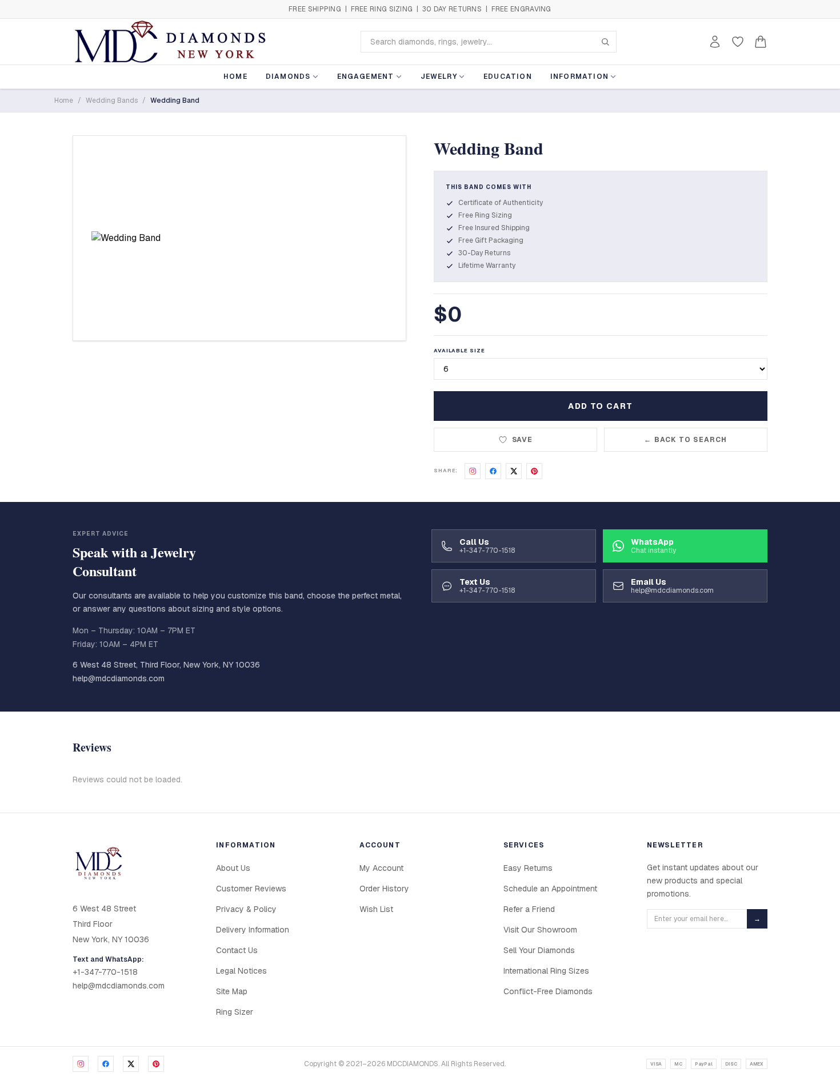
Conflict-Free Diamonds (548, 991)
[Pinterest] (156, 1064)
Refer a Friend (529, 909)
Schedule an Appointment (550, 888)
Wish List (376, 909)
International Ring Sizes (546, 971)
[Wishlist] (738, 42)
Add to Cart (600, 406)
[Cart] (760, 42)
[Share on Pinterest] (534, 471)
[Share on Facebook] (493, 471)
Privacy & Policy (246, 909)
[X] (131, 1064)
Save (522, 439)
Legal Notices (241, 971)
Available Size (459, 350)
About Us (233, 868)
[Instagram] (81, 1064)
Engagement (365, 76)
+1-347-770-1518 (105, 972)
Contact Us (237, 950)
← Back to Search (685, 439)
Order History (384, 888)
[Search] (605, 42)
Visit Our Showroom (540, 930)
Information (579, 76)
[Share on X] (514, 471)
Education (507, 76)
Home (235, 76)
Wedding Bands (112, 100)
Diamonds (288, 76)
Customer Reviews (251, 888)
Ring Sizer (234, 1012)
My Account (381, 868)
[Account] (715, 42)
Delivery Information (252, 930)
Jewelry (439, 76)
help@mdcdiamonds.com (119, 678)
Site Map (231, 991)
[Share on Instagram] (473, 471)
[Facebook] (106, 1064)
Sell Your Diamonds (539, 950)
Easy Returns (528, 868)
